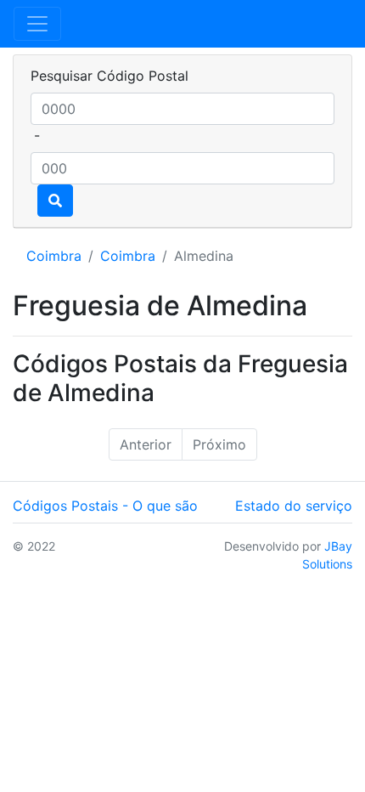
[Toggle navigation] (37, 24)
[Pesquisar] (55, 200)
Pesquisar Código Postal (109, 75)
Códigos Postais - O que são (105, 505)
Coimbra (53, 255)
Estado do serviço (293, 505)
